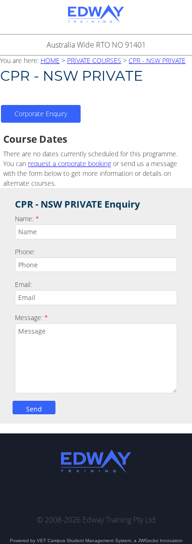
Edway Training (96, 17)
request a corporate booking (69, 163)
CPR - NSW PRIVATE (157, 60)
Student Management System (99, 540)
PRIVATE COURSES (94, 60)
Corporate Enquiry (40, 113)
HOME (50, 60)
